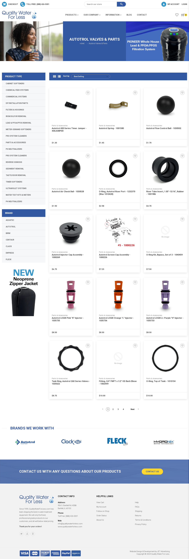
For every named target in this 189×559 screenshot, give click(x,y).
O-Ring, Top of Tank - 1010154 (160, 381)
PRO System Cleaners (16, 136)
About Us (100, 520)
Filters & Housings (15, 110)
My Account (101, 507)
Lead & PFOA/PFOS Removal (18, 123)
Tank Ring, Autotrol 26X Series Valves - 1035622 (71, 382)
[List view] (59, 76)
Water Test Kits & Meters (18, 195)
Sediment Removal (15, 169)
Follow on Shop (102, 511)
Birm (8, 233)
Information (112, 15)
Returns (138, 516)
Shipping (138, 511)
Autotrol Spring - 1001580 (111, 128)
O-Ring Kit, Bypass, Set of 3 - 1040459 (164, 255)
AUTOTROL (11, 227)
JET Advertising (163, 551)
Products (70, 15)
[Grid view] (54, 76)
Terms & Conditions (143, 520)
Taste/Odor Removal (16, 175)
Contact (142, 15)
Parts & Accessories (60, 126)
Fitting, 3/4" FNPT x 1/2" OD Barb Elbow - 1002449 (118, 382)
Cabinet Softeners (15, 84)
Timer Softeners (14, 182)
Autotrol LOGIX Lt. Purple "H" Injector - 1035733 (164, 319)
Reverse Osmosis (14, 162)
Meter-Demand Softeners (18, 129)
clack (9, 246)
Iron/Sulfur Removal (16, 116)
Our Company (91, 15)
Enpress (10, 253)
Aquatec (10, 220)
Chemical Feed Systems (17, 90)
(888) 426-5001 (71, 516)
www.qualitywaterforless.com (70, 527)
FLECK (8, 259)
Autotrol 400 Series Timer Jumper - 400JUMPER (69, 129)
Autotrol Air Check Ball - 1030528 (68, 191)
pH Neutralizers (14, 149)
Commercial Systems (16, 97)
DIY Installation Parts (17, 103)
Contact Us (152, 471)
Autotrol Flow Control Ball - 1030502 (163, 128)
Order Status (101, 516)
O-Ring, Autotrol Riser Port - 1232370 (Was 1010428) (117, 192)
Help (137, 502)
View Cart (100, 502)
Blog (129, 15)
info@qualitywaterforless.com (70, 524)
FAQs (137, 507)
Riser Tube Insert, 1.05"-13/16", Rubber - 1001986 (165, 192)
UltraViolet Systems (16, 188)
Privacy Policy (140, 524)
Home (82, 43)
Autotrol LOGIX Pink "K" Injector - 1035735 (68, 319)
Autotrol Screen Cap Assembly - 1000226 (114, 256)
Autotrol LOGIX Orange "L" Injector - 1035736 (116, 319)
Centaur (10, 240)
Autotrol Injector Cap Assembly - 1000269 (68, 256)
